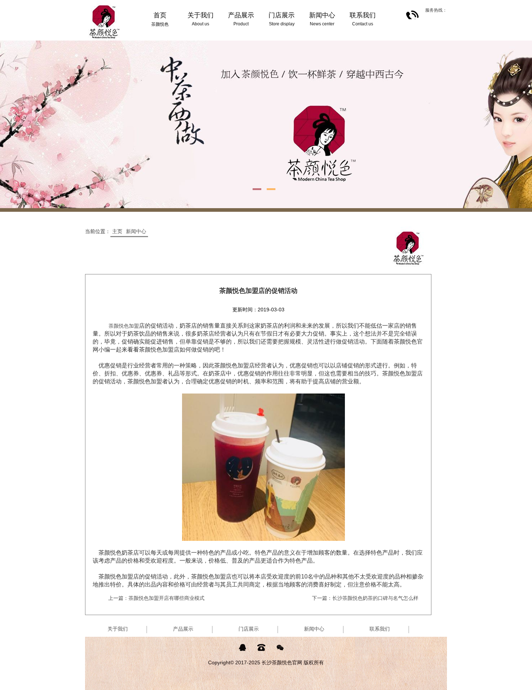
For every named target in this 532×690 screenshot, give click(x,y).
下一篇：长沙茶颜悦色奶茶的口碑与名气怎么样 (365, 598)
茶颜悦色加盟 (124, 326)
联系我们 (380, 629)
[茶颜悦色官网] (104, 3)
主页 (117, 231)
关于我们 (117, 629)
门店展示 (248, 629)
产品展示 (183, 629)
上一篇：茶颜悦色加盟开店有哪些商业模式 (156, 598)
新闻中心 (136, 231)
